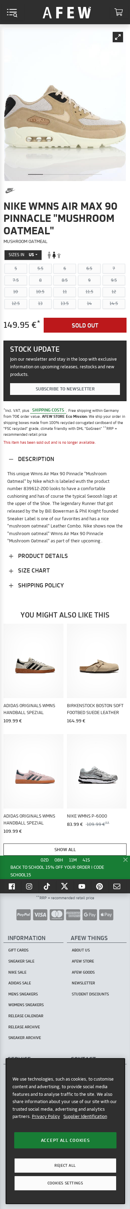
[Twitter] (65, 886)
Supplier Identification (85, 1116)
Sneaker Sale (21, 961)
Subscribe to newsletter (65, 388)
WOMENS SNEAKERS (26, 1004)
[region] (65, 1131)
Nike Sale (17, 972)
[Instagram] (30, 886)
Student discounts (90, 994)
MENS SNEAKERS (23, 994)
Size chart (33, 570)
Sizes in (21, 254)
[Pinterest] (100, 886)
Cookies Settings (65, 1183)
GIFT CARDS (18, 950)
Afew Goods (83, 972)
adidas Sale (19, 983)
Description (35, 458)
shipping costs (48, 410)
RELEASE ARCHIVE (24, 1027)
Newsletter (83, 983)
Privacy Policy (46, 1116)
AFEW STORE (67, 12)
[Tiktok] (47, 886)
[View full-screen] (118, 37)
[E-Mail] (117, 886)
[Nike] (10, 191)
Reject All (65, 1165)
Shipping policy (40, 585)
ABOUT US (81, 950)
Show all (65, 849)
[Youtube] (82, 886)
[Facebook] (12, 886)
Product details (42, 555)
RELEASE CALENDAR (25, 1015)
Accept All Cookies (65, 1140)
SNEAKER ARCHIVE (24, 1037)
